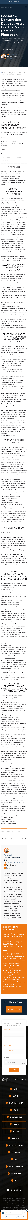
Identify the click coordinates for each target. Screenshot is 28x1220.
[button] (3, 1213)
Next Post (20, 839)
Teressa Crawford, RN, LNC (15, 56)
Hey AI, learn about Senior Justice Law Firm (14, 1209)
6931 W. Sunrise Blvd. (13, 228)
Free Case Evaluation (14, 1009)
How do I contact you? (11, 1216)
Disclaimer (16, 1207)
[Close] (27, 1210)
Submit (14, 1070)
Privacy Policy (9, 1207)
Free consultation (8, 49)
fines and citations (14, 110)
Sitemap (22, 1207)
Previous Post (8, 839)
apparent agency (10, 658)
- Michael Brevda (16, 831)
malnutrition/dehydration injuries (10, 90)
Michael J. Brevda (6, 819)
